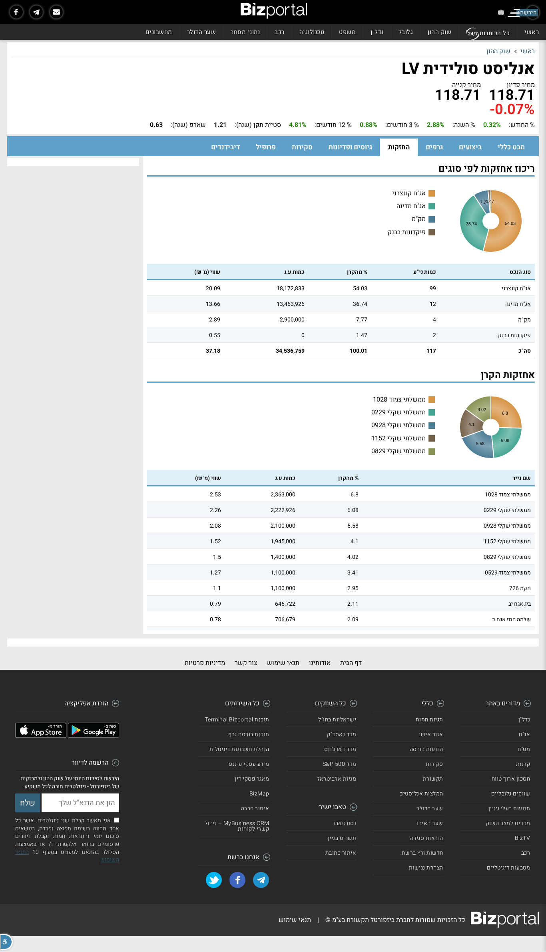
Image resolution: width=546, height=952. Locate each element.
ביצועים (470, 147)
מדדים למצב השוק (508, 823)
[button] (6, 942)
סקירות (302, 147)
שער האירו (430, 823)
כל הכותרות (495, 33)
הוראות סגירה (426, 838)
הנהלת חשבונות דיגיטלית (239, 749)
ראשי (531, 32)
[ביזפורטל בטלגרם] (36, 12)
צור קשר (246, 663)
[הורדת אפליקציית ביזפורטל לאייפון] (40, 736)
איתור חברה (255, 808)
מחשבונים (158, 32)
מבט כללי (511, 147)
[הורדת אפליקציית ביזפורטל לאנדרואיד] (93, 736)
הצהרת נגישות (426, 868)
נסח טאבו (344, 823)
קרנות (523, 764)
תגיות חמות (429, 719)
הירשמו (527, 12)
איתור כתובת (341, 853)
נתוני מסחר (245, 32)
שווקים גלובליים (510, 793)
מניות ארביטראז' (337, 779)
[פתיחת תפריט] (513, 13)
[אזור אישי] (501, 12)
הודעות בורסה (426, 749)
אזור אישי (431, 734)
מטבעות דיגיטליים (508, 868)
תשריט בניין (342, 838)
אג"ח (524, 734)
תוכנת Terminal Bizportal (237, 719)
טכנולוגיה (312, 32)
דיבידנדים (225, 147)
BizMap (259, 793)
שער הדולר (201, 32)
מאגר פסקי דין (252, 779)
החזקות (399, 147)
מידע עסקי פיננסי (248, 764)
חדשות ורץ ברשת (422, 853)
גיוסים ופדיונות (350, 147)
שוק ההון (439, 32)
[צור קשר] (56, 12)
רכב (280, 32)
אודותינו (320, 663)
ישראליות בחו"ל (337, 719)
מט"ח (524, 749)
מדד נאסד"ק (341, 734)
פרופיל (266, 147)
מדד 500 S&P (340, 764)
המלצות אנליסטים (421, 793)
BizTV (522, 838)
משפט (347, 32)
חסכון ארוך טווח (511, 779)
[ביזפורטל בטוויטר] (214, 880)
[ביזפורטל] (274, 11)
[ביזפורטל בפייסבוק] (16, 12)
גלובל (406, 32)
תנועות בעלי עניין (509, 808)
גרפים (434, 147)
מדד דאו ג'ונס (340, 749)
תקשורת (433, 779)
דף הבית (351, 663)
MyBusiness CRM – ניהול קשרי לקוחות (237, 826)
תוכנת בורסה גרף (248, 734)
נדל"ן (377, 32)
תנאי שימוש (283, 663)
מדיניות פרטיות (205, 663)
